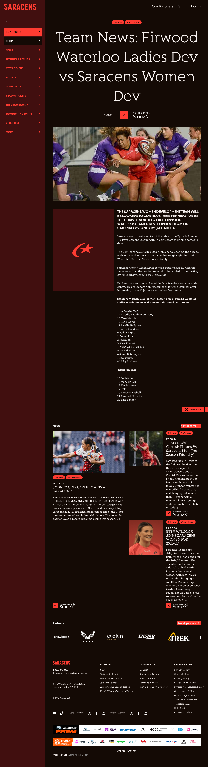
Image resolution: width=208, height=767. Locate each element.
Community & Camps (19, 113)
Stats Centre (14, 68)
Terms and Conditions (185, 700)
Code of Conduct (183, 712)
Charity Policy (181, 679)
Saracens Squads (108, 683)
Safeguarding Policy (185, 683)
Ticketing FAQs (182, 704)
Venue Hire (13, 122)
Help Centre (180, 708)
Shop (9, 41)
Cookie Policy (181, 674)
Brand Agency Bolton (78, 755)
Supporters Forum (149, 674)
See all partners (187, 623)
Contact (144, 670)
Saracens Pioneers (149, 683)
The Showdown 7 (17, 104)
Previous (196, 409)
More (9, 132)
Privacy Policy (182, 670)
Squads (11, 77)
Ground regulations (184, 695)
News (9, 50)
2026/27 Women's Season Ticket (116, 691)
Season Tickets (16, 95)
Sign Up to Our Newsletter (154, 687)
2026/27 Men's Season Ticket (115, 687)
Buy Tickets (13, 31)
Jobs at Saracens (148, 679)
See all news (188, 425)
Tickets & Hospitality (111, 679)
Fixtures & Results (18, 59)
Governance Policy (184, 691)
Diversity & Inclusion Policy (189, 687)
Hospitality (13, 86)
